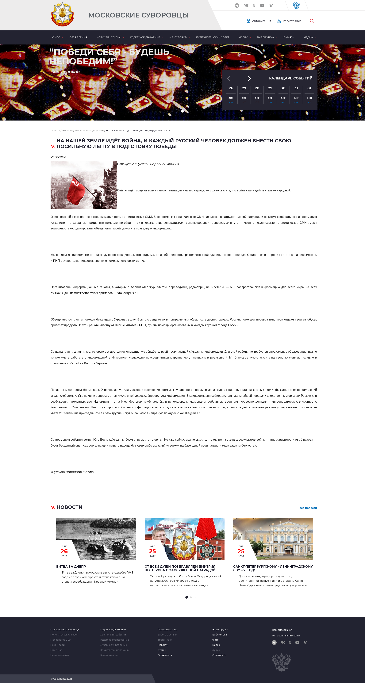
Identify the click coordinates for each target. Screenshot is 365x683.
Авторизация (261, 21)
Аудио (216, 650)
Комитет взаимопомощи (114, 650)
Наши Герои (57, 645)
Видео (216, 645)
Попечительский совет (212, 37)
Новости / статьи (109, 37)
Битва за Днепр (71, 566)
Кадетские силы (109, 655)
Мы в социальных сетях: (286, 635)
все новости (308, 508)
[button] (182, 111)
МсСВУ (243, 37)
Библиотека (265, 37)
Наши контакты (59, 655)
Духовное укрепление (113, 645)
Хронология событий (113, 635)
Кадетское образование (114, 640)
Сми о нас (56, 650)
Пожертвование (167, 629)
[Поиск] (311, 21)
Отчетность (219, 655)
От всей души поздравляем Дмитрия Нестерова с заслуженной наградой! (181, 568)
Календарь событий (291, 78)
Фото (215, 640)
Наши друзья (220, 629)
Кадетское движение (145, 37)
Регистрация (292, 21)
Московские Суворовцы (138, 15)
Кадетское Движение (113, 629)
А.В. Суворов (178, 37)
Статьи (162, 650)
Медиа (308, 37)
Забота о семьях (167, 635)
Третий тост (165, 640)
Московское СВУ (60, 640)
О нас (56, 37)
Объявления (78, 37)
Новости (163, 645)
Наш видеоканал (282, 629)
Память (288, 37)
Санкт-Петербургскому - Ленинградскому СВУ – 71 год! (273, 568)
